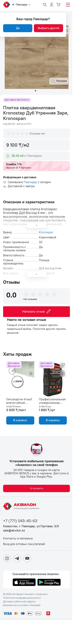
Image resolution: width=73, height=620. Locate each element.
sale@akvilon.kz (14, 530)
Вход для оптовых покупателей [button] (24, 544)
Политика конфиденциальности (22, 598)
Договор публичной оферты (19, 601)
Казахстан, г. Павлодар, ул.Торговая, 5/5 (31, 526)
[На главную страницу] (22, 506)
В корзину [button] (20, 420)
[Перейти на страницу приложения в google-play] (49, 582)
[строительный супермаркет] (6, 5)
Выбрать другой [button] (48, 28)
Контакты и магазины (18, 538)
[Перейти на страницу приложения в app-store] (24, 582)
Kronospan (46, 232)
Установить (36, 488)
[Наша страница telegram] (17, 558)
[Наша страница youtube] (27, 558)
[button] (66, 30)
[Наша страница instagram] (7, 558)
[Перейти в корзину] (58, 4)
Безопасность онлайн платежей (21, 605)
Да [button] (18, 28)
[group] (18, 133)
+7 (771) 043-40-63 (20, 521)
